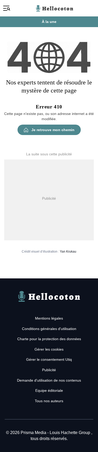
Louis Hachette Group (70, 432)
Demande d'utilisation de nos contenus (49, 380)
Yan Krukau (68, 251)
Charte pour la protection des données (49, 339)
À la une (49, 22)
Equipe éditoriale (49, 390)
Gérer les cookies (49, 349)
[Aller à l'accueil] (49, 303)
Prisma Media (34, 432)
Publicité (49, 370)
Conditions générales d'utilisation (49, 329)
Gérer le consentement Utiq (49, 359)
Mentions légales (49, 318)
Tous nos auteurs (49, 401)
